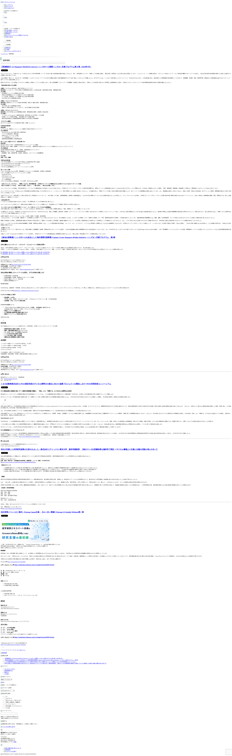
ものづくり (9, 698)
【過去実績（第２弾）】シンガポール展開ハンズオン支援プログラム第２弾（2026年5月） (26, 253)
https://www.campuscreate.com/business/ (12, 508)
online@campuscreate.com (26, 269)
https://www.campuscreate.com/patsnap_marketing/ (13, 644)
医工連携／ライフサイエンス (13, 706)
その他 (8, 708)
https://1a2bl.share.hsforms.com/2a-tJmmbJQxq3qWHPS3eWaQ (34, 565)
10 (17, 650)
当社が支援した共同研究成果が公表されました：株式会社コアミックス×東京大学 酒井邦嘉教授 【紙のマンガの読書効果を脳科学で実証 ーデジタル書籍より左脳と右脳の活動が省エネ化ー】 (79, 449)
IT (6, 696)
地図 (15, 741)
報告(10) (6, 672)
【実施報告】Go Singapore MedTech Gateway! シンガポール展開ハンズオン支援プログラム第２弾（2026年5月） (46, 67)
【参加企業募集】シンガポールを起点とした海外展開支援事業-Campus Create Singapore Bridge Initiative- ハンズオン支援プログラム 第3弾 (58, 237)
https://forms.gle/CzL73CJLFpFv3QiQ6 (21, 264)
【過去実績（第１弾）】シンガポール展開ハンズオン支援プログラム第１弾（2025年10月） (26, 252)
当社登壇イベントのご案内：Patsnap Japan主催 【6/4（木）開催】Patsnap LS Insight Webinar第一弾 (42, 512)
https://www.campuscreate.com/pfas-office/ (29, 436)
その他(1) (6, 673)
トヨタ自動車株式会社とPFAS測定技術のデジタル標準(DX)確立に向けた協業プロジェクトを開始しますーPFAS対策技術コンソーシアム (56, 384)
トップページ (4, 53)
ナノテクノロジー (11, 704)
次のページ (22, 650)
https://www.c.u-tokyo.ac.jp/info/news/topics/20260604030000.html (19, 462)
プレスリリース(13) (9, 669)
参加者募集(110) (8, 670)
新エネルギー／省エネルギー (13, 700)
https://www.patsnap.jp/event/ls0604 (16, 561)
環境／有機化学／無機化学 (13, 702)
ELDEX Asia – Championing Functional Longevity (26, 290)
